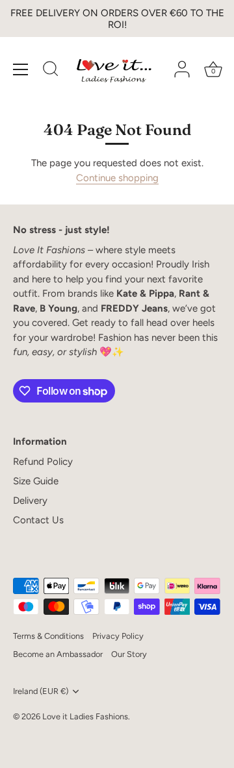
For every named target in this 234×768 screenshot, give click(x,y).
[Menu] (20, 69)
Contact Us (38, 520)
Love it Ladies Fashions (85, 716)
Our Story (129, 654)
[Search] (50, 70)
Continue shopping (117, 178)
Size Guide (35, 481)
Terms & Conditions (48, 636)
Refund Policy (43, 461)
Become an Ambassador (58, 654)
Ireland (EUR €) (40, 691)
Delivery (30, 500)
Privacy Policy (118, 636)
